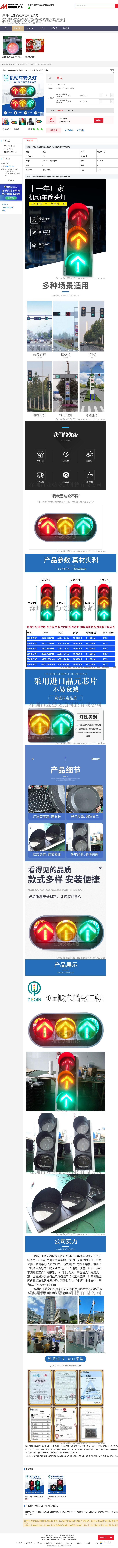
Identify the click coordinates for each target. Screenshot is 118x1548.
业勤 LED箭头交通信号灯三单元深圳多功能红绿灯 (62, 1538)
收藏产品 (8, 129)
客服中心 (39, 1543)
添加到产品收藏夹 (7, 207)
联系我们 (29, 1543)
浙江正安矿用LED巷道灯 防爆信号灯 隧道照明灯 (17, 57)
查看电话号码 (9, 166)
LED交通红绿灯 (55, 1512)
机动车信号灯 (15, 64)
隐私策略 (59, 1543)
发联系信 (53, 130)
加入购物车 (69, 130)
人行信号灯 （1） (9, 149)
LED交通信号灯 (30, 1512)
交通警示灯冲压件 (30, 57)
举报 (17, 129)
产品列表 (7, 64)
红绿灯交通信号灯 (68, 1512)
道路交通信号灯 (103, 1512)
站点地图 (49, 1543)
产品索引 (5, 204)
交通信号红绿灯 (43, 1512)
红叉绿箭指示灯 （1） (10, 152)
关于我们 (19, 1543)
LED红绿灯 (93, 1512)
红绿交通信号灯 (82, 1512)
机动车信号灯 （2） (10, 146)
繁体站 (88, 1543)
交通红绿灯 (29, 1514)
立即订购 (80, 130)
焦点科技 (62, 1546)
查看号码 (98, 120)
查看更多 (11, 180)
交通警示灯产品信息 (50, 1535)
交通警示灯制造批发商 (67, 1535)
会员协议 (69, 1543)
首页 (1, 64)
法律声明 (79, 1543)
